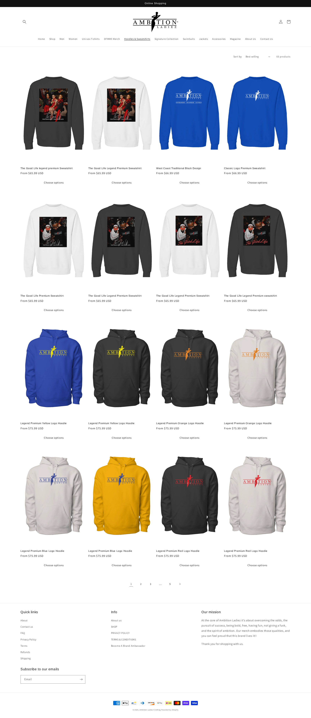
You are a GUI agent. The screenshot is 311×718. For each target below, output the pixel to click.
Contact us (27, 626)
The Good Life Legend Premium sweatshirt (250, 295)
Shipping (26, 658)
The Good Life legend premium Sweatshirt (47, 168)
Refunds (25, 652)
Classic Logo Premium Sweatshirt (244, 168)
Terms (24, 645)
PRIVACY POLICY (120, 633)
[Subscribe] (81, 679)
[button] (24, 22)
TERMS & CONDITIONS (123, 639)
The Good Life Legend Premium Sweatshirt (115, 168)
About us (116, 620)
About (24, 620)
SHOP (114, 626)
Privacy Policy (28, 639)
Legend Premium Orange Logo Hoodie (180, 423)
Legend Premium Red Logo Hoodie (178, 551)
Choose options (54, 182)
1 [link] (131, 584)
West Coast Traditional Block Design (178, 168)
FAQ (23, 633)
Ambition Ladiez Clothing (150, 710)
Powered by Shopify (170, 710)
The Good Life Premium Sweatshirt (42, 295)
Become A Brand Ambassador (128, 645)
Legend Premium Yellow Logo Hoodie (44, 423)
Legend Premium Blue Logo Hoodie (42, 551)
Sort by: (237, 56)
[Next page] (180, 584)
